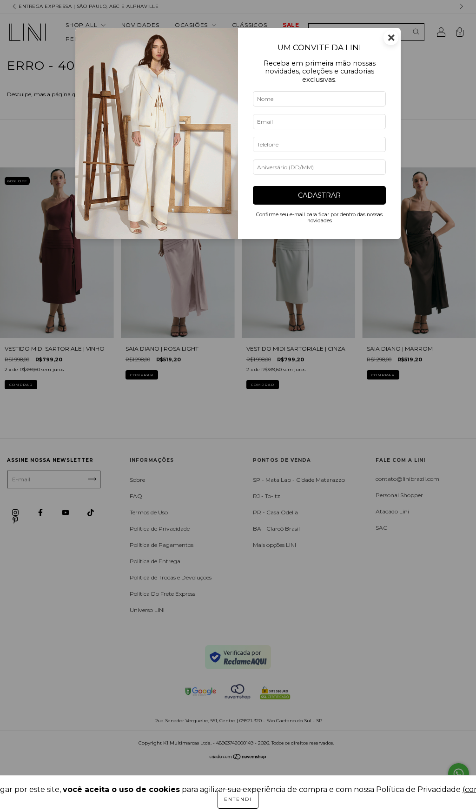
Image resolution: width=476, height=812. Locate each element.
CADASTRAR (319, 195)
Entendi (238, 799)
